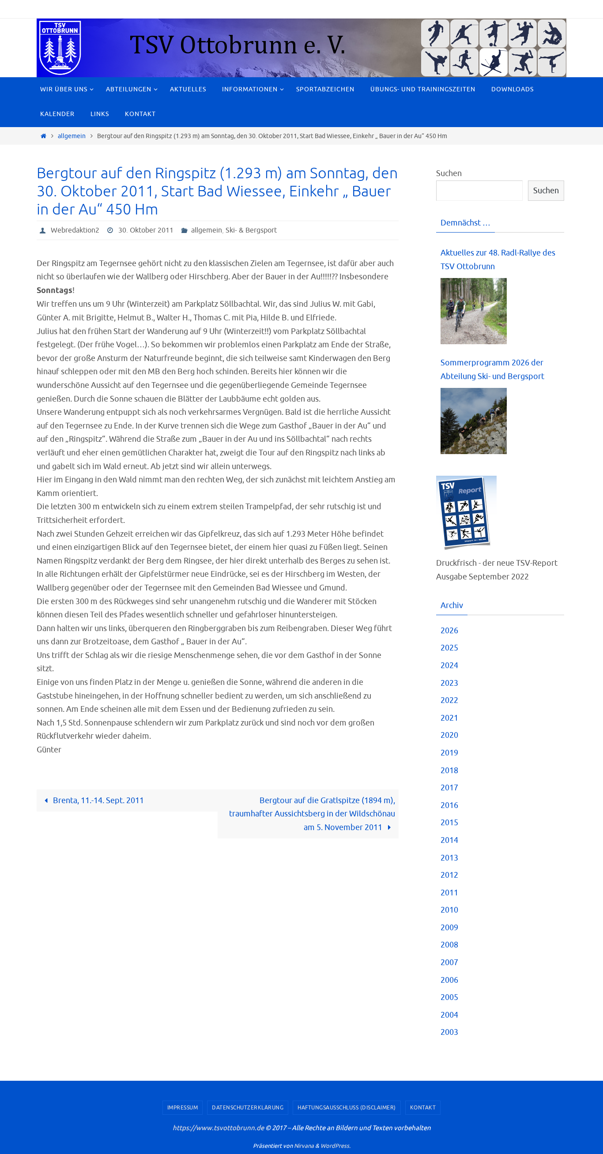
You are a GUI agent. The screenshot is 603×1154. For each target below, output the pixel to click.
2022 (449, 700)
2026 (449, 630)
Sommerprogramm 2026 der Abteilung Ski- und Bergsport (492, 369)
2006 (449, 980)
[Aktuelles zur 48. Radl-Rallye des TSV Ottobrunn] (474, 311)
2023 (449, 683)
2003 (449, 1032)
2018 (449, 770)
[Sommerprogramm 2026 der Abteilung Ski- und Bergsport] (474, 421)
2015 (449, 822)
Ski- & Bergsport (251, 230)
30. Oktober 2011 (145, 230)
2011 (449, 893)
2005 (449, 997)
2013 (449, 858)
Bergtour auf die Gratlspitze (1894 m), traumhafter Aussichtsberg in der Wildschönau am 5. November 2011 (312, 814)
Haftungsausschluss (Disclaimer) (347, 1107)
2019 (449, 753)
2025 (449, 648)
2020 (449, 735)
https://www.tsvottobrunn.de (218, 1128)
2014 (449, 840)
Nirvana (304, 1146)
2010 (449, 910)
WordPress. (335, 1146)
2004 (449, 1015)
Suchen (449, 173)
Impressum (182, 1107)
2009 (449, 927)
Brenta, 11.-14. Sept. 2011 (97, 800)
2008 (449, 945)
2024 (449, 665)
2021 (449, 718)
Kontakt (423, 1107)
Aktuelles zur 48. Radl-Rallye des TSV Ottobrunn (498, 259)
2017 (449, 788)
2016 (449, 805)
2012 (449, 875)
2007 (449, 962)
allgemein (72, 136)
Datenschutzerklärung (247, 1107)
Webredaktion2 (75, 230)
